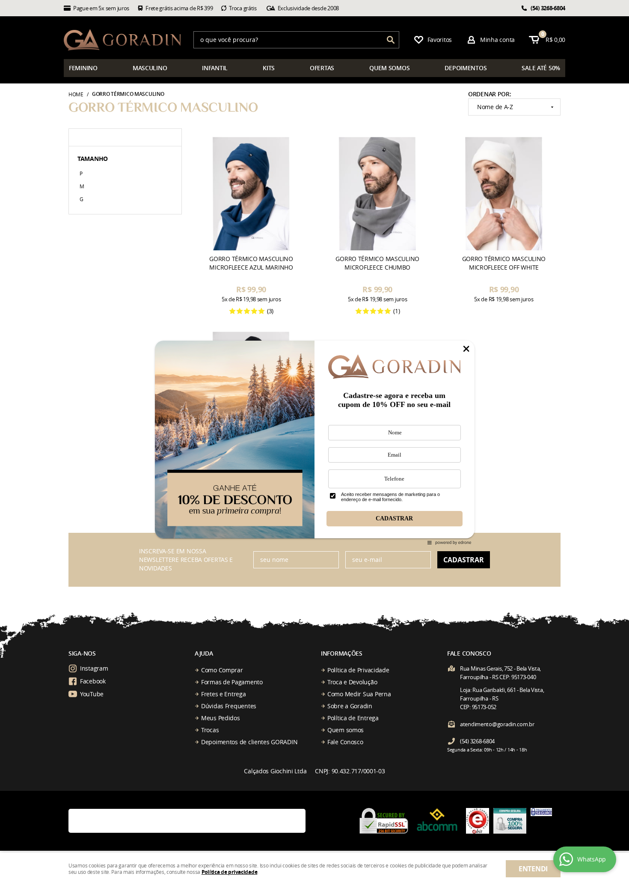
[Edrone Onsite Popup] (314, 442)
